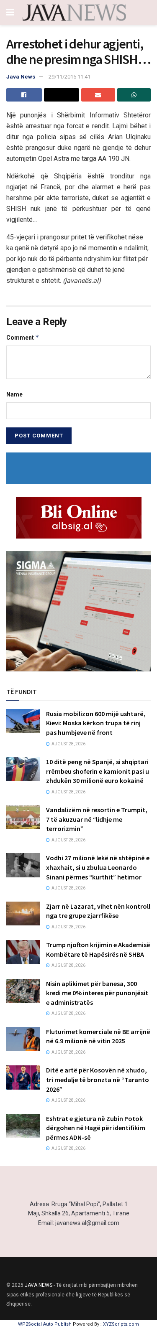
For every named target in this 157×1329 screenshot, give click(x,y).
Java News (20, 77)
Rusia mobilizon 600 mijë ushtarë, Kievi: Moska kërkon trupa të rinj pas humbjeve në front (96, 723)
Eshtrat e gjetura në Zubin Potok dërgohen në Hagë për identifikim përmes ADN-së (95, 1127)
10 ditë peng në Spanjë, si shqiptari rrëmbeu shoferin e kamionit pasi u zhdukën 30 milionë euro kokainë (97, 771)
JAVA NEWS (38, 1285)
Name (14, 394)
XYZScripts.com (121, 1324)
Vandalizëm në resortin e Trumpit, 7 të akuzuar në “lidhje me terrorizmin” (96, 819)
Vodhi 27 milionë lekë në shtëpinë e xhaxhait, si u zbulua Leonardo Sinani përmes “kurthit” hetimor (97, 867)
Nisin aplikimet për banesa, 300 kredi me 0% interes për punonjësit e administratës (97, 992)
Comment (22, 337)
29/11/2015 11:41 (69, 77)
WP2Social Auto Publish (45, 1324)
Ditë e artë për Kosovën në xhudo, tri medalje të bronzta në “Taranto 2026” (97, 1079)
